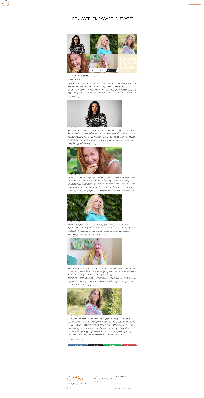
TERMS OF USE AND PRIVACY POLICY (110, 396)
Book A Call (195, 3)
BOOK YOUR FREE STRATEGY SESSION (76, 383)
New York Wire (79, 339)
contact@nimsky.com (103, 382)
